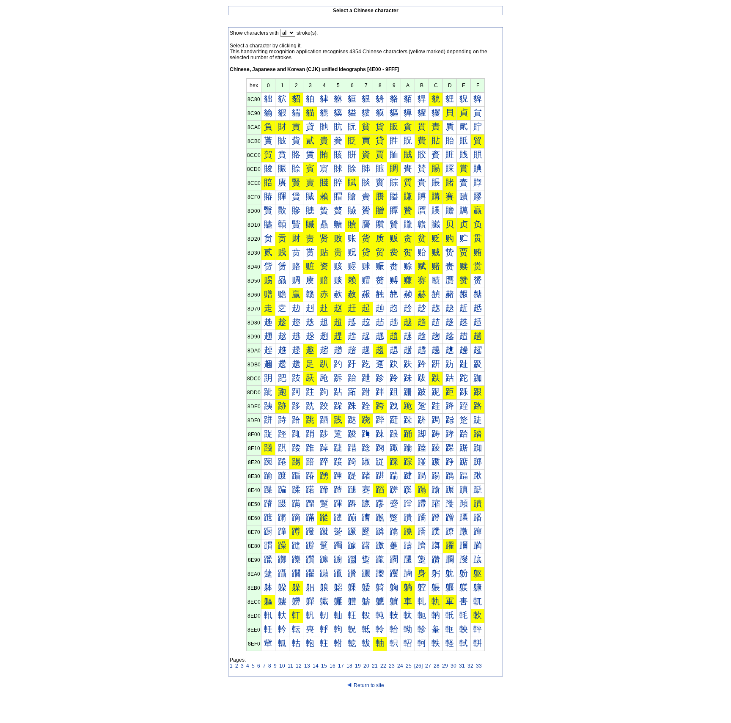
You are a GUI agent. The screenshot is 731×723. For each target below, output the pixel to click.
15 (324, 666)
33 (479, 666)
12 (299, 666)
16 (332, 666)
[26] (418, 666)
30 (453, 666)
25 (409, 666)
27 (428, 666)
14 (316, 666)
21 (375, 666)
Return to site (369, 685)
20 (366, 666)
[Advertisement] (365, 707)
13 (307, 666)
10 (282, 666)
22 (383, 666)
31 (462, 666)
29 (445, 666)
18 (349, 666)
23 (392, 666)
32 (470, 666)
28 (437, 666)
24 (400, 666)
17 (341, 666)
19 (358, 666)
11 (290, 666)
